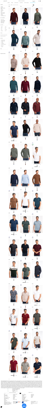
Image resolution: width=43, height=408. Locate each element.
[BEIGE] (25, 72)
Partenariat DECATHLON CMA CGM (25, 400)
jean (32, 381)
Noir (1, 29)
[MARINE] (25, 258)
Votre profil (14, 395)
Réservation (32, 395)
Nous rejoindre (23, 398)
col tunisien (2, 43)
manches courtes (11, 381)
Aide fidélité (23, 395)
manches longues (18, 381)
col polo (2, 41)
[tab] (3, 4)
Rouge (2, 30)
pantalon (29, 381)
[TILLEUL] (25, 50)
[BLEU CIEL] (25, 353)
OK (20, 393)
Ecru (1, 28)
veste (26, 386)
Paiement (14, 397)
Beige (1, 26)
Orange (6, 29)
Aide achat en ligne (15, 399)
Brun (5, 27)
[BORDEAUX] (25, 328)
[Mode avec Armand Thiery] (21, 0)
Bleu (1, 27)
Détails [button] (1, 38)
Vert (5, 30)
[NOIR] (25, 138)
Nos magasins (23, 399)
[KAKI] (25, 162)
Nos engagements (24, 397)
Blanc (5, 26)
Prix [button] (1, 48)
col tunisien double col (3, 44)
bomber (39, 386)
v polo (2, 46)
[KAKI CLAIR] (25, 210)
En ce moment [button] (2, 17)
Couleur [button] (1, 24)
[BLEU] (25, 212)
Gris (5, 28)
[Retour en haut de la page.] (41, 407)
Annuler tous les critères (3, 53)
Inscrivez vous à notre (12, 392)
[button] (3, 4)
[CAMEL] (25, 73)
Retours (32, 397)
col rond (2, 42)
